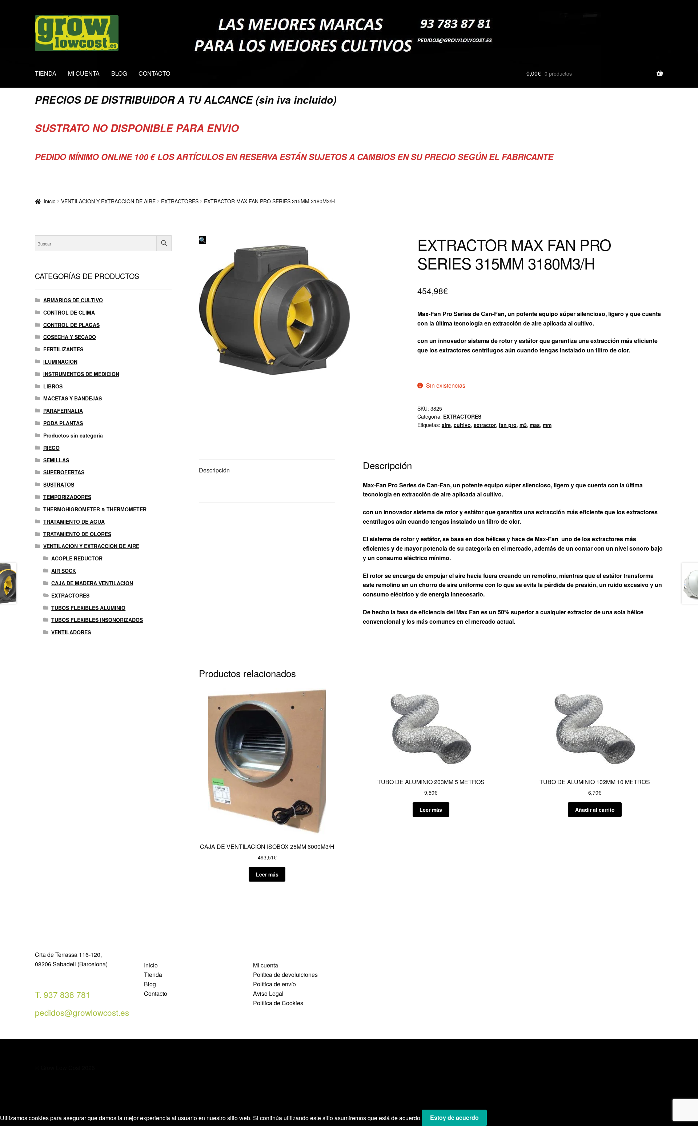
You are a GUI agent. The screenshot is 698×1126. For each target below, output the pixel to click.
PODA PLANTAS (63, 423)
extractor (485, 424)
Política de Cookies (278, 1003)
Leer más (267, 874)
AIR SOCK (63, 570)
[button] (202, 240)
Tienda (153, 974)
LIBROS (53, 386)
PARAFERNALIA (63, 410)
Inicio (50, 201)
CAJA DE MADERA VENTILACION (92, 583)
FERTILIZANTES (63, 349)
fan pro (508, 424)
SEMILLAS (56, 460)
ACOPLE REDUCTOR (77, 558)
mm (547, 424)
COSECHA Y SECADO (69, 336)
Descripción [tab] (214, 470)
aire (446, 424)
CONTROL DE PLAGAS (71, 324)
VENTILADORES (71, 632)
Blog (150, 984)
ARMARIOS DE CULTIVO (73, 300)
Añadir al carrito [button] (595, 809)
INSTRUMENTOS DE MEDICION (81, 374)
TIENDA (45, 73)
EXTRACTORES (179, 201)
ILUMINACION (60, 361)
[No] (495, 1120)
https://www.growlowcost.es (455, 368)
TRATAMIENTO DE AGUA (74, 521)
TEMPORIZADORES (67, 496)
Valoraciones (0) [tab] (220, 513)
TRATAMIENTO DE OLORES (77, 534)
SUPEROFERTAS (63, 472)
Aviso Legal (268, 993)
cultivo (462, 424)
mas (535, 424)
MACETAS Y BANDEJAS (72, 398)
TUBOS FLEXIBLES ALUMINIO (88, 607)
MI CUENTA (84, 73)
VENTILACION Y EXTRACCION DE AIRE (108, 201)
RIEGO (51, 447)
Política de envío (274, 984)
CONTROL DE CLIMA (69, 312)
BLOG (119, 73)
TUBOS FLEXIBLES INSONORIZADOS (97, 619)
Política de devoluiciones (285, 974)
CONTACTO (154, 73)
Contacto (155, 993)
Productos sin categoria (73, 435)
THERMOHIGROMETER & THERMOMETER (95, 509)
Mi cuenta (265, 965)
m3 (523, 424)
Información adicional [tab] (226, 491)
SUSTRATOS (58, 484)
